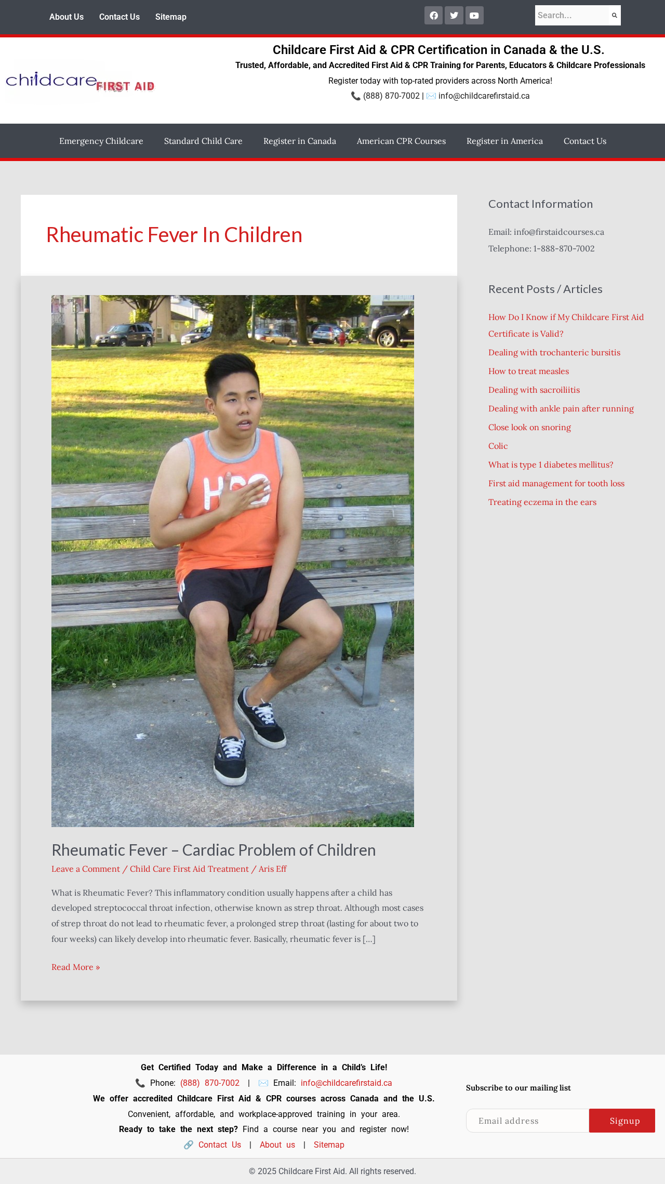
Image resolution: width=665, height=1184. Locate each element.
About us (277, 1145)
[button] (103, 141)
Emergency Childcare (101, 141)
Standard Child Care (203, 141)
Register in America (505, 141)
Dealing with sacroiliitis (534, 389)
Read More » (75, 966)
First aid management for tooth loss (556, 483)
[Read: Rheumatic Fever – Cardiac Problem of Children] (232, 560)
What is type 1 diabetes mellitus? (551, 464)
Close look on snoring (529, 427)
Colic (498, 446)
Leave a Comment (85, 868)
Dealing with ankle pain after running (561, 408)
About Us (66, 17)
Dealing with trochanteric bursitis (554, 352)
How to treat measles (528, 371)
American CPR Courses (401, 141)
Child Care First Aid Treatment (189, 868)
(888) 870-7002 (391, 96)
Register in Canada (299, 141)
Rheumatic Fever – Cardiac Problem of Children (213, 849)
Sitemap (171, 17)
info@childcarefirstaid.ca (484, 96)
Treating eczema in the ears (542, 502)
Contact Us (119, 17)
